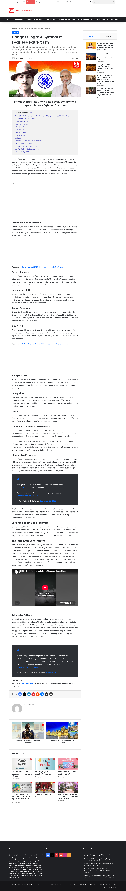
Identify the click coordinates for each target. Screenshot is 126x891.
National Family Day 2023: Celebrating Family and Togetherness (47, 344)
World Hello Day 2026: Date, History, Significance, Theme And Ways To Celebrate (44, 773)
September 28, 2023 (48, 501)
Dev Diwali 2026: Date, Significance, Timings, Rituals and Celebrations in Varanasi (105, 57)
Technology (85, 19)
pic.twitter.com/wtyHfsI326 (27, 496)
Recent (91, 36)
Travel (96, 19)
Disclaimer (86, 884)
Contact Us (102, 884)
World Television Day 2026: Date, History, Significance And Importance (67, 773)
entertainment (63, 19)
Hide (31, 112)
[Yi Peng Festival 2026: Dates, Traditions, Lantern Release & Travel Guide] (91, 67)
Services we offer (111, 884)
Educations (19, 19)
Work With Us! (78, 884)
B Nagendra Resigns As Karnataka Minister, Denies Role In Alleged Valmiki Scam (59, 2)
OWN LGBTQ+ (38, 19)
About (70, 884)
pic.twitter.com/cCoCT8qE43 (28, 667)
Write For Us (93, 884)
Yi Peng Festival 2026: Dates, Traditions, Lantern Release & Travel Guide (105, 68)
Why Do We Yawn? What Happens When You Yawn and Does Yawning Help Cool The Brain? (105, 46)
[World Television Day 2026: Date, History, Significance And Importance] (68, 763)
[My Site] (20, 10)
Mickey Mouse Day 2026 (43, 795)
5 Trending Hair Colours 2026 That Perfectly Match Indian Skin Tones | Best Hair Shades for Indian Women (105, 92)
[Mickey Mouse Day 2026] (45, 787)
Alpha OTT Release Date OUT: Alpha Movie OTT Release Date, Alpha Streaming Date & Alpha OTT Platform (105, 79)
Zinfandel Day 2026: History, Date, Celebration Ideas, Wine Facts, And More (68, 796)
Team (65, 884)
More (104, 19)
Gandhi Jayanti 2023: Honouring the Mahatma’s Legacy (43, 267)
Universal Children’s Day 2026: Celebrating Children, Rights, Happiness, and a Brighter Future (21, 797)
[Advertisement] (79, 10)
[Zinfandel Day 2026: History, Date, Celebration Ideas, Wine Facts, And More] (68, 787)
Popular (108, 36)
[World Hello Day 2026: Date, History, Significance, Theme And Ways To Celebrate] (45, 763)
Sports (29, 19)
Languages (114, 19)
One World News (27, 683)
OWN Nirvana (50, 19)
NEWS (9, 19)
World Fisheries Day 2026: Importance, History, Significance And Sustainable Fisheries (22, 773)
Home (15, 28)
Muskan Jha (18, 58)
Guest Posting (59, 884)
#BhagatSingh (22, 488)
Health (74, 19)
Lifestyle (20, 28)
